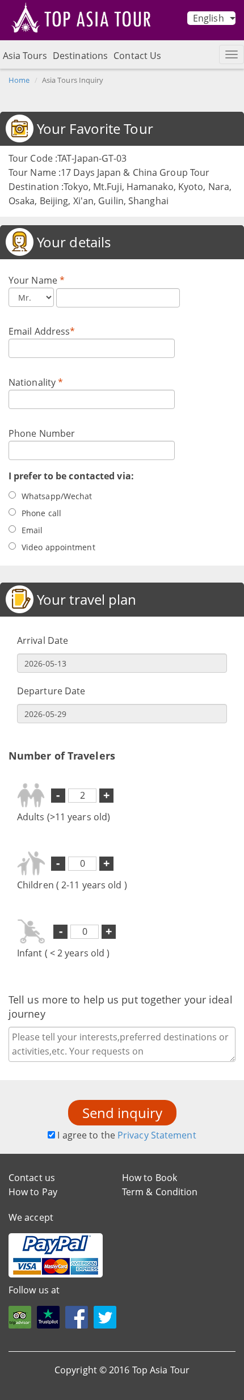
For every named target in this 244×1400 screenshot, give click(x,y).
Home (19, 80)
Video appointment (58, 547)
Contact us (32, 1177)
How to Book (149, 1177)
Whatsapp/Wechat (57, 496)
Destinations (80, 55)
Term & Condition (160, 1192)
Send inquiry (122, 1112)
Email (32, 530)
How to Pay (33, 1192)
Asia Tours (25, 55)
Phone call (41, 513)
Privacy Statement (156, 1135)
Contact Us (137, 55)
